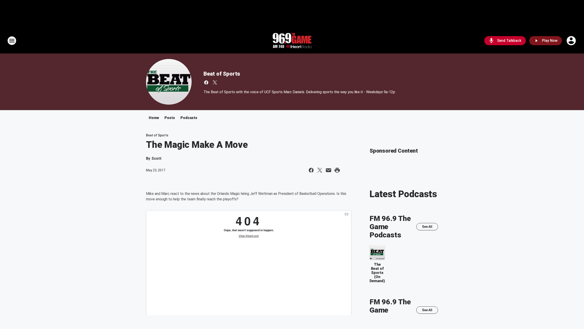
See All (427, 226)
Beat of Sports (221, 74)
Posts (169, 118)
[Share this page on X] (320, 170)
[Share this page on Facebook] (311, 170)
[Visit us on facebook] (206, 82)
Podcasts (188, 118)
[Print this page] (337, 170)
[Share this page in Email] (328, 170)
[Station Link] (292, 41)
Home (154, 118)
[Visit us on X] (215, 82)
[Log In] (572, 40)
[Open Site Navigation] (11, 40)
